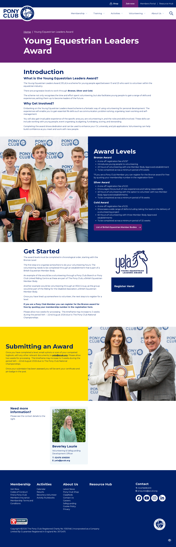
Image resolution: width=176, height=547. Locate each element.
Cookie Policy (69, 506)
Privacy (66, 509)
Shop (115, 4)
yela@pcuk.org (60, 355)
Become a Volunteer (47, 495)
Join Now (14, 489)
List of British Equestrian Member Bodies (116, 227)
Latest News (69, 489)
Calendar (41, 489)
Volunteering (136, 13)
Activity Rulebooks (45, 498)
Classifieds (68, 495)
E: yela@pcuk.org (61, 460)
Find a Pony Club (18, 495)
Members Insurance (20, 498)
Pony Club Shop (71, 492)
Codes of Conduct (19, 492)
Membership (78, 13)
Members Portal (148, 4)
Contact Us (68, 498)
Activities (115, 13)
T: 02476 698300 (61, 458)
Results (40, 492)
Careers (66, 500)
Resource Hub (166, 4)
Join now (130, 4)
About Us (156, 13)
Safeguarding (69, 503)
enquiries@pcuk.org (146, 491)
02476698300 (143, 488)
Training (97, 13)
